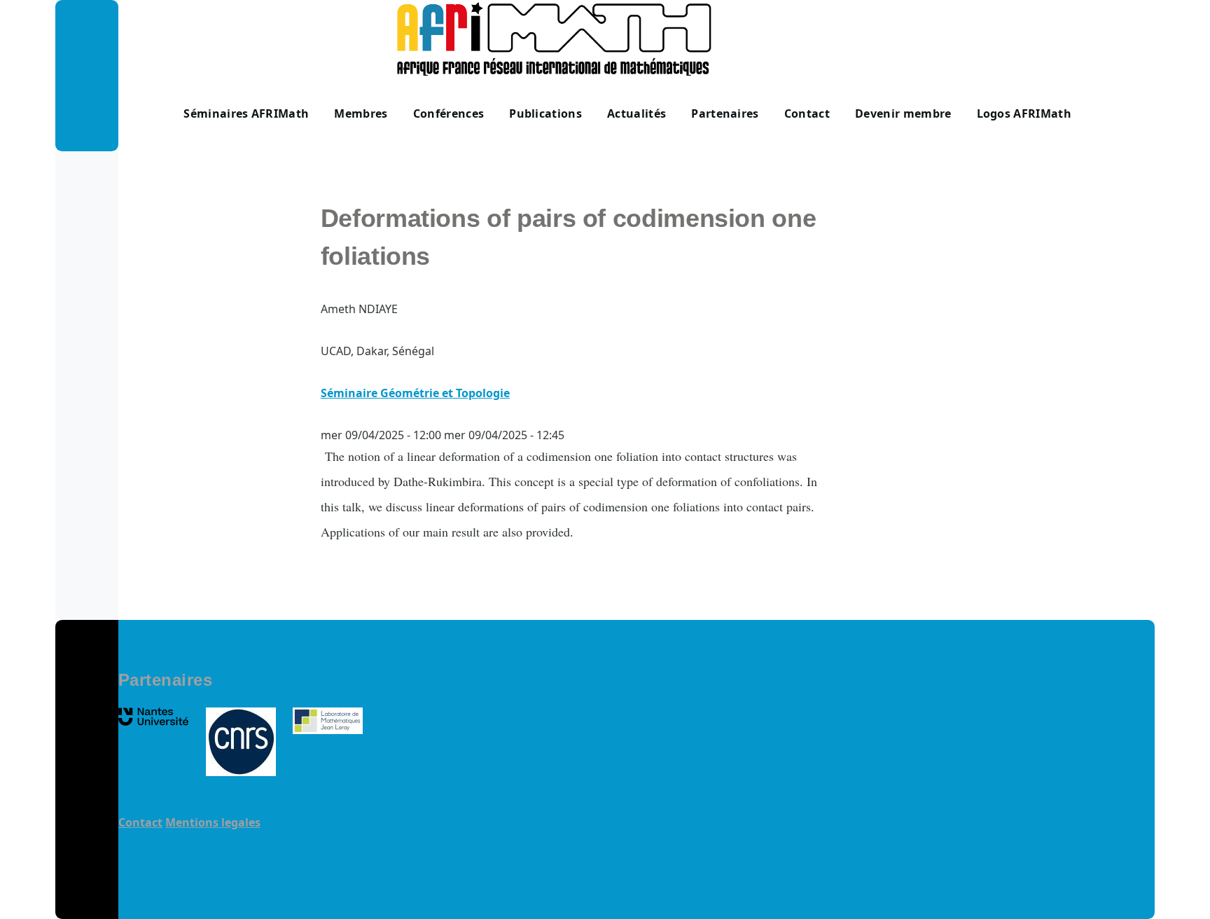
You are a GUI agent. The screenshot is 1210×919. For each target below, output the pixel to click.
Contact (140, 822)
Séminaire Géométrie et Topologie (415, 393)
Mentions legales (212, 822)
